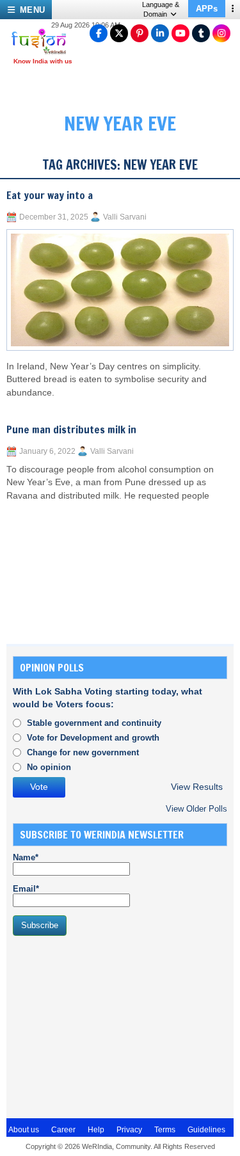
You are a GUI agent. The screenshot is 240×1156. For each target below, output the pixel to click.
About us (23, 1129)
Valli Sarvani (125, 217)
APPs (207, 8)
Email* (26, 889)
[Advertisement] (109, 1025)
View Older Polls (196, 809)
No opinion (49, 767)
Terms (164, 1129)
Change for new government (83, 752)
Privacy (129, 1129)
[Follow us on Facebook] (99, 33)
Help (96, 1129)
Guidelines (206, 1129)
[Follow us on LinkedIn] (160, 33)
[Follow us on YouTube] (180, 33)
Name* (25, 857)
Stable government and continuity (94, 723)
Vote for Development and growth (93, 738)
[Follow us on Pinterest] (139, 33)
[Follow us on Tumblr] (201, 33)
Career (63, 1129)
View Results (197, 787)
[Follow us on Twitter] (119, 33)
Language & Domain (160, 9)
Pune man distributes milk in (71, 429)
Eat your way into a (49, 195)
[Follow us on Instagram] (221, 33)
